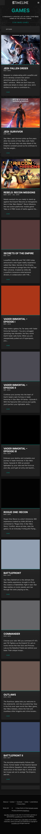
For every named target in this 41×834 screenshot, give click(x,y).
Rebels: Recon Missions (19, 192)
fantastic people (33, 808)
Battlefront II (13, 755)
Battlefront (12, 573)
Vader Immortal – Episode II (15, 386)
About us (5, 801)
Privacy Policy (21, 804)
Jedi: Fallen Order (16, 68)
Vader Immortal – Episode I (15, 320)
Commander (12, 633)
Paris (18, 808)
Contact (12, 801)
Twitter (26, 801)
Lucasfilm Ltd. (18, 816)
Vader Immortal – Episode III (15, 450)
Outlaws (10, 694)
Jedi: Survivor (13, 131)
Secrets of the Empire (19, 253)
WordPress (26, 810)
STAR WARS (24, 819)
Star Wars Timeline (9, 815)
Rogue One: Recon (16, 512)
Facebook (19, 801)
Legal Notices (34, 801)
